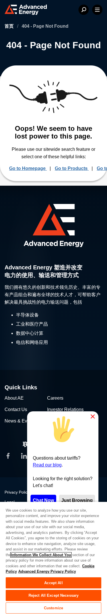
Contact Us (16, 409)
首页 (10, 26)
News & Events (20, 420)
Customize (53, 608)
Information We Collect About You (41, 555)
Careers (55, 398)
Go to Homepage (28, 168)
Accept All (53, 583)
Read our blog (47, 464)
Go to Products (72, 168)
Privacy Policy (17, 492)
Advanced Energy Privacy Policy (47, 571)
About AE (14, 398)
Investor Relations (65, 409)
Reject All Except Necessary (54, 595)
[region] (53, 558)
